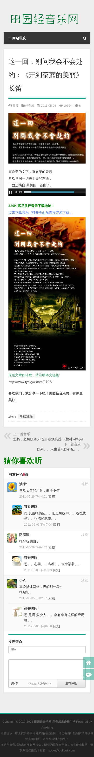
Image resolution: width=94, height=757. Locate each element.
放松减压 (26, 416)
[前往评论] (88, 674)
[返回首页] (88, 662)
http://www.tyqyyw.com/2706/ (30, 382)
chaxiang (47, 727)
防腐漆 (24, 535)
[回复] (51, 496)
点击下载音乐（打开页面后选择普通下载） (40, 212)
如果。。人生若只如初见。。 (59, 449)
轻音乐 (29, 105)
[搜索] (84, 38)
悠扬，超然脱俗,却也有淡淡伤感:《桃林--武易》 (49, 439)
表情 (14, 684)
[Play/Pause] (10, 193)
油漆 (22, 484)
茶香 (15, 105)
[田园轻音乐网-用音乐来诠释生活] (47, 16)
